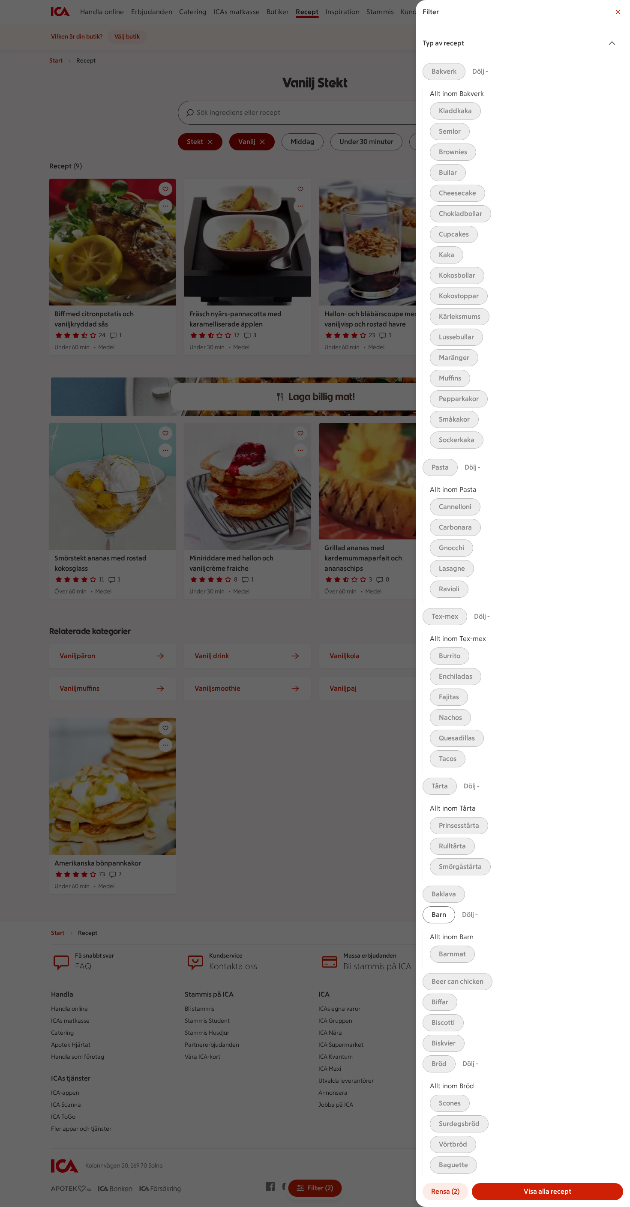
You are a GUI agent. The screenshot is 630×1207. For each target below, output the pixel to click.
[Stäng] (618, 12)
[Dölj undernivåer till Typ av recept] (613, 43)
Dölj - (480, 71)
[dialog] (523, 603)
